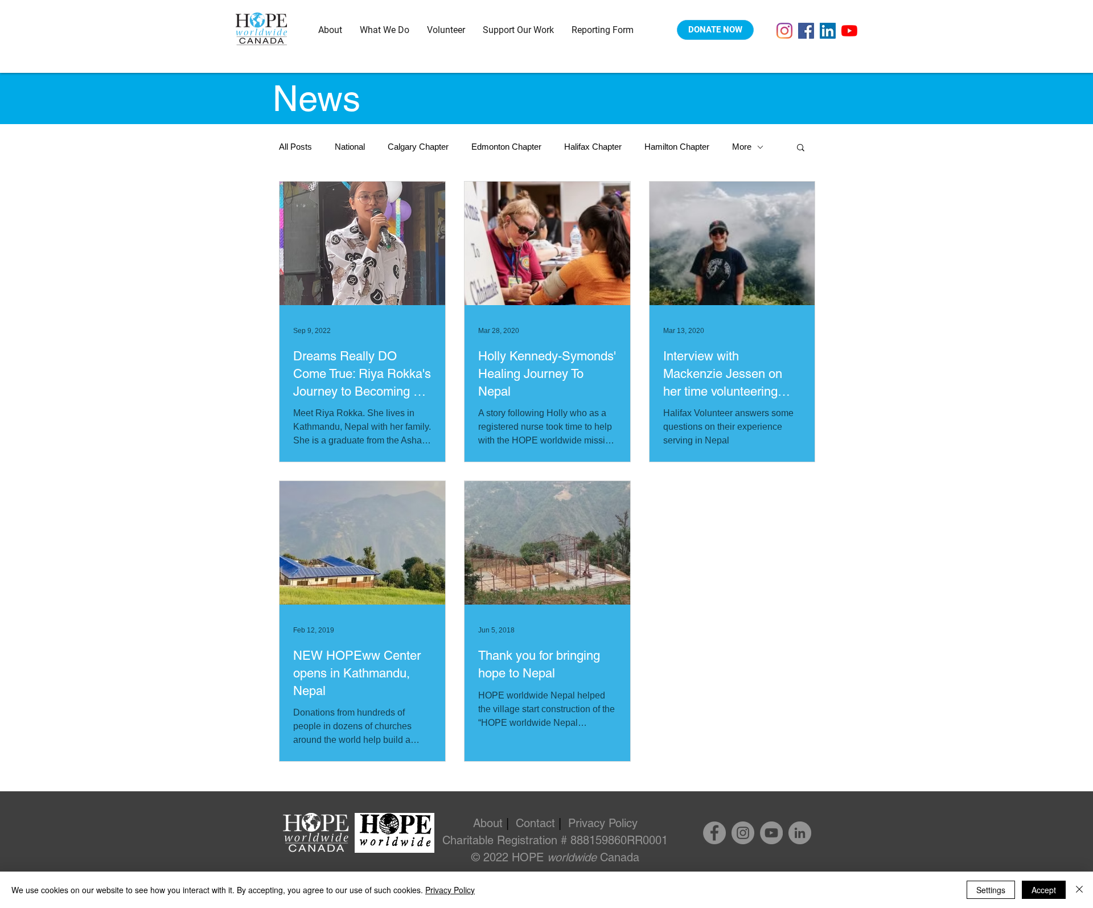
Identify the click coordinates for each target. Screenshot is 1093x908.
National (350, 146)
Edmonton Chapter (506, 146)
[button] (330, 30)
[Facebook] (806, 31)
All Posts (295, 146)
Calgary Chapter (418, 146)
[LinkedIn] (828, 31)
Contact (535, 823)
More (741, 146)
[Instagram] (784, 31)
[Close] (1079, 890)
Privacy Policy (603, 823)
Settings (990, 889)
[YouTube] (849, 31)
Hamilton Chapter (676, 146)
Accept (1044, 889)
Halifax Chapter (593, 146)
